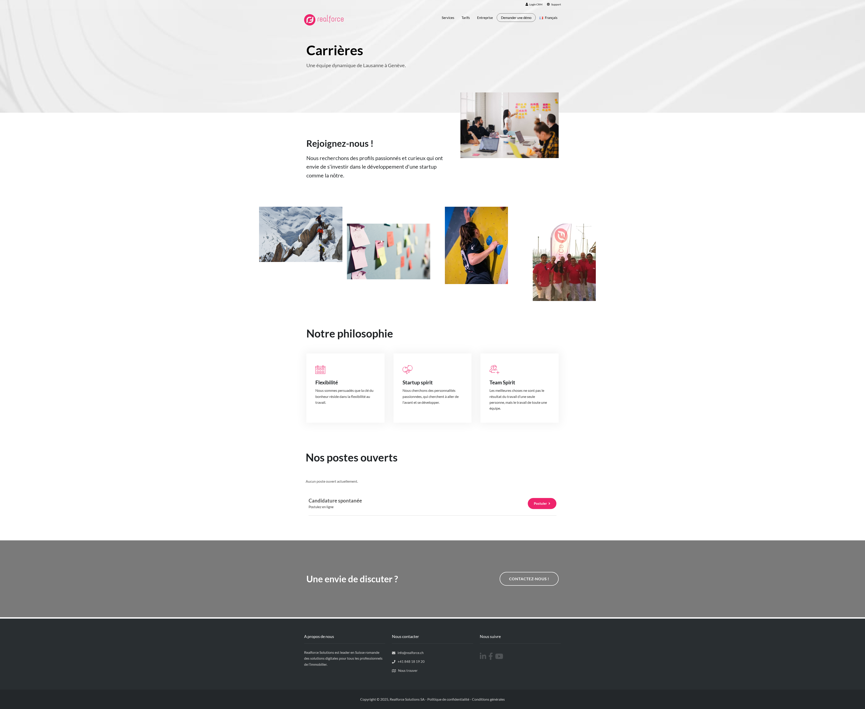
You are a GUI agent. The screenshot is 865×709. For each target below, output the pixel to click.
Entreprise (485, 18)
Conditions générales (488, 699)
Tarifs (466, 18)
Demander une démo (516, 18)
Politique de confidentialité (448, 699)
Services (448, 18)
